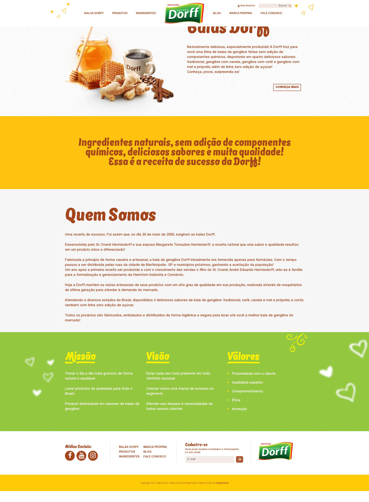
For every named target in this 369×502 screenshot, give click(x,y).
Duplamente (222, 483)
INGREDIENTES (146, 13)
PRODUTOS (119, 13)
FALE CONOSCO (271, 13)
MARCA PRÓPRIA (240, 13)
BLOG (217, 13)
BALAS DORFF (94, 13)
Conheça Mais (287, 87)
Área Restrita (247, 6)
